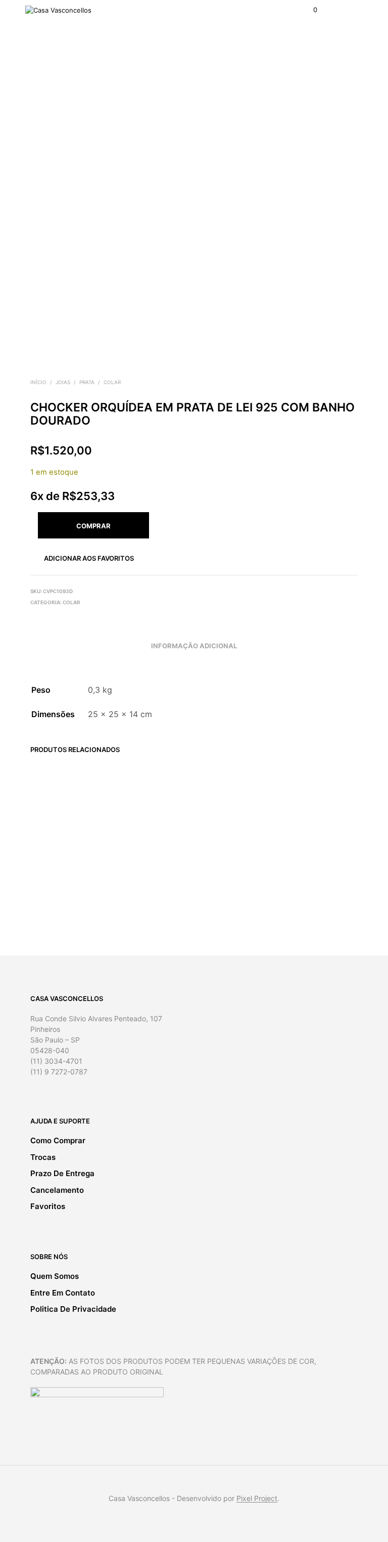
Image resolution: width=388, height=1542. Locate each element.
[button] (308, 10)
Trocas (43, 1157)
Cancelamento (57, 1190)
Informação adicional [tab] (194, 646)
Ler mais (47, 902)
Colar (112, 382)
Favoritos (47, 1206)
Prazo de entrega (62, 1173)
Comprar (304, 904)
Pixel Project (256, 1498)
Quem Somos (54, 1276)
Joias (63, 382)
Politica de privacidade (73, 1309)
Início (38, 382)
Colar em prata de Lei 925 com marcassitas (312, 860)
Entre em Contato (62, 1293)
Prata (86, 382)
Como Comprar (57, 1140)
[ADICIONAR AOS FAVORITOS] (95, 848)
